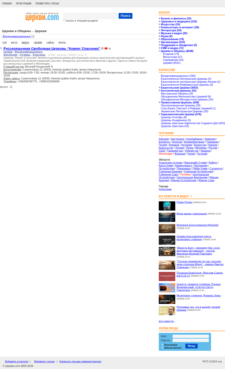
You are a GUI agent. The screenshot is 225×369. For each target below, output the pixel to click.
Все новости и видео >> (176, 196)
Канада (212, 144)
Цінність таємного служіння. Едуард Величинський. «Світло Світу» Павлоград (199, 287)
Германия (212, 142)
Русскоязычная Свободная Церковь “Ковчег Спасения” (51, 48)
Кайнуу (213, 162)
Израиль (174, 144)
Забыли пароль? (173, 347)
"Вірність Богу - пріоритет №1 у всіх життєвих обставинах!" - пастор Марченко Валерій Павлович (198, 250)
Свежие (38, 43)
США (162, 150)
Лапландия (201, 165)
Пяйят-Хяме (200, 168)
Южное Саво (206, 180)
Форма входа (168, 328)
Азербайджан (194, 139)
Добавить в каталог (16, 361)
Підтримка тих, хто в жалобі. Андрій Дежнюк (198, 308)
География (166, 133)
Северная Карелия (170, 171)
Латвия (179, 147)
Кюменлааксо (183, 165)
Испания (186, 144)
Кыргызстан (166, 147)
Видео (25, 43)
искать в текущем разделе (82, 20)
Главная (7, 3)
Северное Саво (168, 174)
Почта (62, 43)
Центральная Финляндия (192, 177)
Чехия (191, 153)
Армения (210, 139)
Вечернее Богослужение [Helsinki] (197, 225)
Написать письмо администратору (80, 361)
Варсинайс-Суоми (195, 162)
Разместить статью (47, 3)
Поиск (125, 15)
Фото (14, 43)
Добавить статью (44, 361)
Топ (4, 43)
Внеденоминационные (17, 36)
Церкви (8, 51)
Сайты (50, 43)
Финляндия (10, 54)
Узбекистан (191, 150)
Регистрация (23, 3)
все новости (166, 321)
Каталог (164, 12)
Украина (205, 150)
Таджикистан (175, 150)
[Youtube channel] (106, 48)
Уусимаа (25, 54)
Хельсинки (38, 54)
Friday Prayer (184, 202)
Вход (191, 346)
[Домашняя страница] (102, 48)
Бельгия (177, 142)
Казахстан (200, 144)
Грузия (163, 144)
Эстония (202, 153)
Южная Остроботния (184, 180)
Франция (180, 153)
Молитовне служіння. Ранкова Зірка (199, 295)
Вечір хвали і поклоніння (192, 213)
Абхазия (164, 139)
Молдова (201, 147)
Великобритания (194, 142)
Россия (213, 147)
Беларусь (164, 142)
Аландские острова (171, 162)
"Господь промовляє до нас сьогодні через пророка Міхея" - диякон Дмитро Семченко (200, 264)
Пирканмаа (184, 168)
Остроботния (167, 168)
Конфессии (167, 70)
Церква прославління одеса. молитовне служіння (194, 238)
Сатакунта (216, 168)
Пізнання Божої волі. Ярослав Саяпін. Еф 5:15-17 (200, 274)
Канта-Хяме (166, 165)
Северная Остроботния (198, 171)
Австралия (177, 139)
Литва (190, 147)
